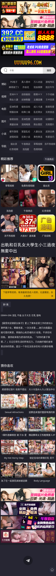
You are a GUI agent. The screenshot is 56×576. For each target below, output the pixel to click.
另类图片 (50, 124)
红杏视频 (13, 149)
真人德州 (25, 81)
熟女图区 (38, 124)
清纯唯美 (25, 124)
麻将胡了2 (14, 87)
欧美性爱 (50, 106)
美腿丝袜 (13, 124)
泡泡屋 (26, 149)
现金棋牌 (38, 87)
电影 (3, 109)
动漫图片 (50, 119)
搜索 (49, 70)
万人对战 (38, 81)
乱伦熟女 (38, 111)
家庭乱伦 (25, 131)
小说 (3, 133)
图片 (3, 121)
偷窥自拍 (13, 119)
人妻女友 (38, 131)
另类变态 (50, 111)
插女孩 (14, 143)
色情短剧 (38, 149)
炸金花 (26, 87)
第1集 (6, 304)
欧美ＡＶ (38, 94)
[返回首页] (52, 570)
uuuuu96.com (28, 62)
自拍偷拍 (25, 94)
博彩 (3, 84)
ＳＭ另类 (50, 99)
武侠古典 (50, 131)
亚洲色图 (25, 119)
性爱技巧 (50, 136)
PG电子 (13, 81)
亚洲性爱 (13, 106)
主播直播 (38, 99)
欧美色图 (38, 119)
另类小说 (25, 136)
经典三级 (25, 111)
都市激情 (13, 131)
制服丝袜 (13, 111)
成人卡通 (38, 106)
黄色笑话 (38, 136)
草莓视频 (38, 143)
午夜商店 (25, 143)
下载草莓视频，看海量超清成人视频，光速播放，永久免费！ (28, 294)
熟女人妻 (13, 99)
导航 (3, 146)
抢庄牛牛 (50, 87)
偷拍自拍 (25, 106)
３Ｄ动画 (50, 94)
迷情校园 (13, 136)
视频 (3, 96)
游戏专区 (50, 81)
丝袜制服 (25, 99)
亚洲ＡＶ (13, 94)
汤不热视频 (49, 143)
